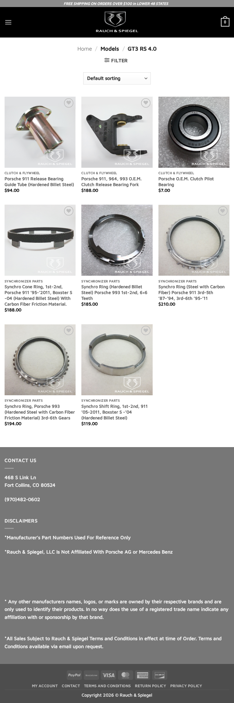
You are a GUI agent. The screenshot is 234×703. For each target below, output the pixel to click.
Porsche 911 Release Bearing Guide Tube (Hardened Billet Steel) (39, 181)
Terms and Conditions (107, 685)
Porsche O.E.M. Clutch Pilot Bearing (186, 181)
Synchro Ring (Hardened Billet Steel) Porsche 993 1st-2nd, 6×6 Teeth (114, 292)
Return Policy (150, 685)
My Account (45, 685)
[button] (8, 22)
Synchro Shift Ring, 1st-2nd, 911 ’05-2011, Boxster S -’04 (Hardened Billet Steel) (114, 412)
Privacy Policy (186, 685)
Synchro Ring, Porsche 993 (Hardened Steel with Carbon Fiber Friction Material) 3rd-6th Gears (40, 412)
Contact (71, 685)
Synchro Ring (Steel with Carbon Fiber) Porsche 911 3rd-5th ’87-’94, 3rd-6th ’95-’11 (191, 292)
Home (84, 48)
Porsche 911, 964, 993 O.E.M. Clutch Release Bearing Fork (111, 181)
